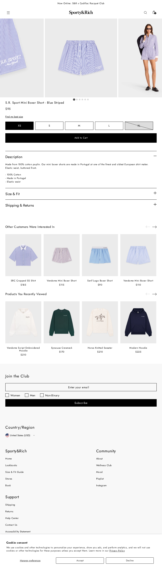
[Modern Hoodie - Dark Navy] (138, 322)
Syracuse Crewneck (61, 348)
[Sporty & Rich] (81, 12)
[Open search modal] (145, 13)
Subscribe (80, 403)
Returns (9, 511)
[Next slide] (154, 227)
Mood (99, 472)
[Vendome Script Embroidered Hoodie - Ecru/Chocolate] (23, 322)
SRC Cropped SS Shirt (23, 280)
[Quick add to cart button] (11, 271)
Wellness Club (104, 465)
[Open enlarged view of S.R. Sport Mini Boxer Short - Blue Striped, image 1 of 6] (81, 58)
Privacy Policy (117, 550)
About (99, 458)
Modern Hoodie (138, 348)
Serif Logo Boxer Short (100, 280)
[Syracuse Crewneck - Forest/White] (62, 322)
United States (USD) (20, 435)
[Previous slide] (148, 227)
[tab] (74, 99)
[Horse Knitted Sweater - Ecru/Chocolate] (100, 322)
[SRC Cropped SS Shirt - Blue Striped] (23, 255)
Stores (8, 479)
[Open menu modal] (8, 13)
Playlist (100, 479)
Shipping (10, 505)
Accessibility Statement (17, 531)
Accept (80, 560)
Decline (130, 560)
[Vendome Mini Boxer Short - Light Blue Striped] (138, 255)
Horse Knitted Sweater (100, 348)
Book (8, 485)
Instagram (101, 485)
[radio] (19, 126)
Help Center (12, 518)
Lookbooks (11, 465)
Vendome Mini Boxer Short (61, 280)
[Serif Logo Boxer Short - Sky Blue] (100, 255)
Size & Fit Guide (14, 472)
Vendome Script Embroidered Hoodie (23, 349)
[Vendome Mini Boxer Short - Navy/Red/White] (62, 255)
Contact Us (11, 525)
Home (8, 458)
